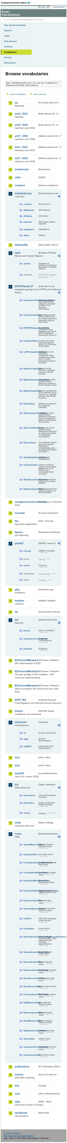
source (26, 565)
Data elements (10, 41)
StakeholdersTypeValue (30, 1030)
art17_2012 (21, 147)
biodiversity (22, 169)
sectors (26, 813)
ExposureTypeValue (30, 900)
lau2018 (19, 773)
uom (17, 1093)
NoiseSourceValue (30, 986)
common (20, 185)
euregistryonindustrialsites (26, 502)
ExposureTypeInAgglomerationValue (30, 891)
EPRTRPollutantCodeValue (30, 328)
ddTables (27, 216)
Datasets (8, 30)
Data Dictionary (26, 20)
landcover (21, 722)
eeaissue (27, 222)
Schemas (8, 46)
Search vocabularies (18, 94)
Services (8, 57)
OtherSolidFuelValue (30, 428)
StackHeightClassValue (30, 457)
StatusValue (29, 1039)
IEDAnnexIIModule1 (26, 660)
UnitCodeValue (30, 465)
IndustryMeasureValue (30, 909)
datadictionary (23, 193)
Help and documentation (15, 25)
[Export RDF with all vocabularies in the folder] (59, 197)
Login (43, 7)
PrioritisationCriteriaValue (30, 994)
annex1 (26, 630)
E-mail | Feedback (12, 1133)
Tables (7, 36)
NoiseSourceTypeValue (30, 978)
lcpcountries (29, 795)
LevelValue (28, 928)
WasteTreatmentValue (30, 489)
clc (24, 733)
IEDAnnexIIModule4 (26, 685)
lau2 (17, 765)
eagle (26, 739)
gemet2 (19, 543)
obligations (28, 229)
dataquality (21, 244)
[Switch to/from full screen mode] (48, 7)
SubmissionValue (30, 1055)
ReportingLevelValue (30, 1012)
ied (16, 619)
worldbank (21, 1112)
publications (22, 1066)
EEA (16, 2)
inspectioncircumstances (30, 639)
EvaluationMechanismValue (30, 880)
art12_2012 (21, 113)
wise (17, 1101)
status (26, 235)
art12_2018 (21, 125)
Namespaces (10, 63)
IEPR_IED (20, 700)
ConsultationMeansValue (30, 872)
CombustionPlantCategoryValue (30, 300)
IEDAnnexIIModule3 (26, 671)
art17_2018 (21, 158)
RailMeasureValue (30, 1002)
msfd (18, 822)
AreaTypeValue (30, 854)
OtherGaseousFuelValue (30, 413)
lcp (16, 784)
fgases (19, 532)
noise (18, 833)
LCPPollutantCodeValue (30, 352)
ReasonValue (29, 442)
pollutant (27, 649)
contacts (27, 204)
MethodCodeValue (30, 391)
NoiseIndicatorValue (30, 962)
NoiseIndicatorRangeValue (30, 952)
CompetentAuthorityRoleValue (30, 862)
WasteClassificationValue (30, 479)
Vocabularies (10, 52)
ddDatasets (28, 210)
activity (26, 263)
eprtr (17, 252)
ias (16, 611)
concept (27, 551)
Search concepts (39, 94)
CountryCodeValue (30, 315)
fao (17, 521)
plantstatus (28, 803)
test (17, 1085)
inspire (19, 711)
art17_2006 (21, 136)
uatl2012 (27, 746)
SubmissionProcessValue (30, 1047)
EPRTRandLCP (24, 286)
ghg (17, 589)
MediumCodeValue (30, 368)
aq (16, 102)
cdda (18, 177)
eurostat (20, 513)
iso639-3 (27, 918)
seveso (19, 1074)
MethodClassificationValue (30, 380)
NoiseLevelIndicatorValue (30, 970)
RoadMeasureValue (30, 1021)
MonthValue (29, 404)
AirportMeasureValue (30, 844)
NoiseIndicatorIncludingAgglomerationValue (30, 937)
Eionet (16, 20)
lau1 (17, 757)
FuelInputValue (30, 341)
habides (19, 600)
